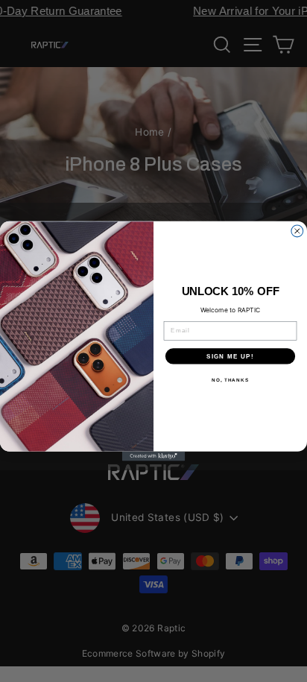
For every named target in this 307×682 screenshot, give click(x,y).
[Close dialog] (297, 231)
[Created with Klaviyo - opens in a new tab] (154, 456)
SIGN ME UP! (230, 356)
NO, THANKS (230, 379)
